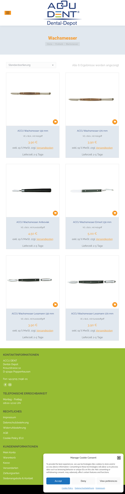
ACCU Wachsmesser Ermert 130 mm (92, 222)
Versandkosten (44, 147)
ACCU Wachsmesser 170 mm (92, 130)
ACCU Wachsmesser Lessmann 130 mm (33, 313)
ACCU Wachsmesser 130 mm (33, 130)
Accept (58, 481)
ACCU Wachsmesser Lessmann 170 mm (92, 313)
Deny (83, 481)
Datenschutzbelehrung (84, 488)
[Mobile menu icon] (8, 13)
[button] (118, 457)
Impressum (100, 488)
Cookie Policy (67, 488)
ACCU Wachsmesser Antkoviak (32, 222)
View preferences (108, 481)
